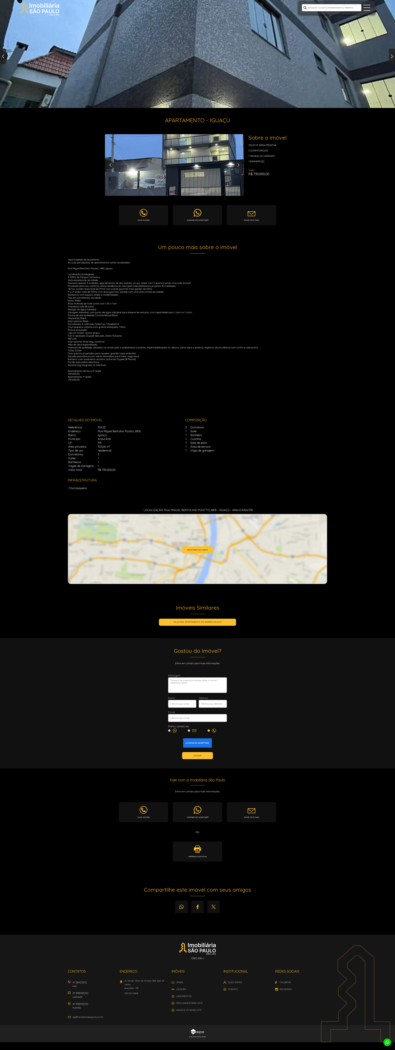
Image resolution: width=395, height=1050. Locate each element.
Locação (181, 989)
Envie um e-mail (251, 220)
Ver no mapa (131, 993)
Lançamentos (184, 996)
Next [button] (392, 56)
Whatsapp (181, 907)
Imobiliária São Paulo (197, 948)
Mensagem (174, 675)
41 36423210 (80, 984)
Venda (179, 982)
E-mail (171, 712)
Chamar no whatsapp (197, 220)
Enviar (197, 755)
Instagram (286, 989)
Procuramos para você (189, 1003)
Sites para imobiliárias (197, 1037)
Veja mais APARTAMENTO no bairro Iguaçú (197, 622)
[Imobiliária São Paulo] (40, 9)
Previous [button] (3, 56)
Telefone (203, 698)
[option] (197, 54)
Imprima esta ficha (197, 856)
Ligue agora (143, 220)
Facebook (197, 907)
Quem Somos (235, 982)
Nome (171, 698)
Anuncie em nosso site (189, 1010)
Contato (233, 989)
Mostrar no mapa (197, 550)
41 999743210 (80, 994)
